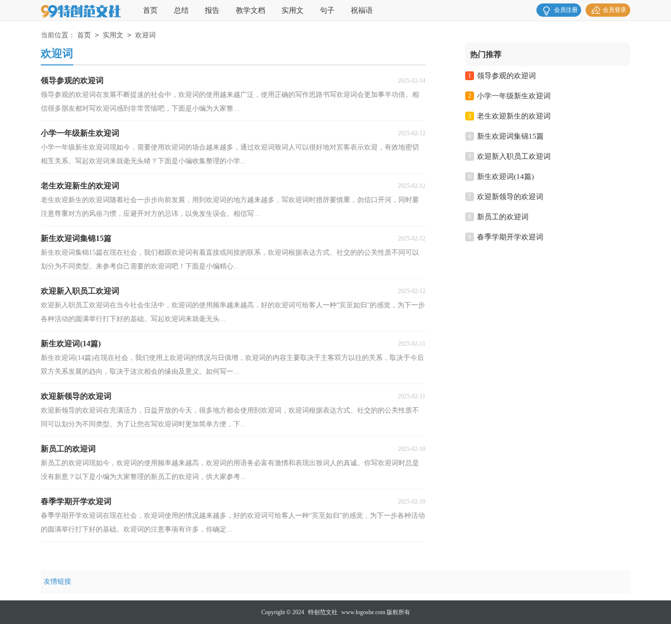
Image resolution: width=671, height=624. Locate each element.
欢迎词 (145, 35)
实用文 (292, 10)
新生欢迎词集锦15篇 (510, 136)
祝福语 (362, 10)
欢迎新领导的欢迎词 (510, 197)
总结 (181, 10)
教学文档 (250, 10)
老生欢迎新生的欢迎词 (514, 116)
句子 (327, 10)
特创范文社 (322, 612)
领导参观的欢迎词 (506, 76)
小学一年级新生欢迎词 (514, 96)
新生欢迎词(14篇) (505, 176)
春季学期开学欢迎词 (510, 237)
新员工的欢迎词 (503, 217)
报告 (212, 10)
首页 (150, 10)
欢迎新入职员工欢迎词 (514, 156)
